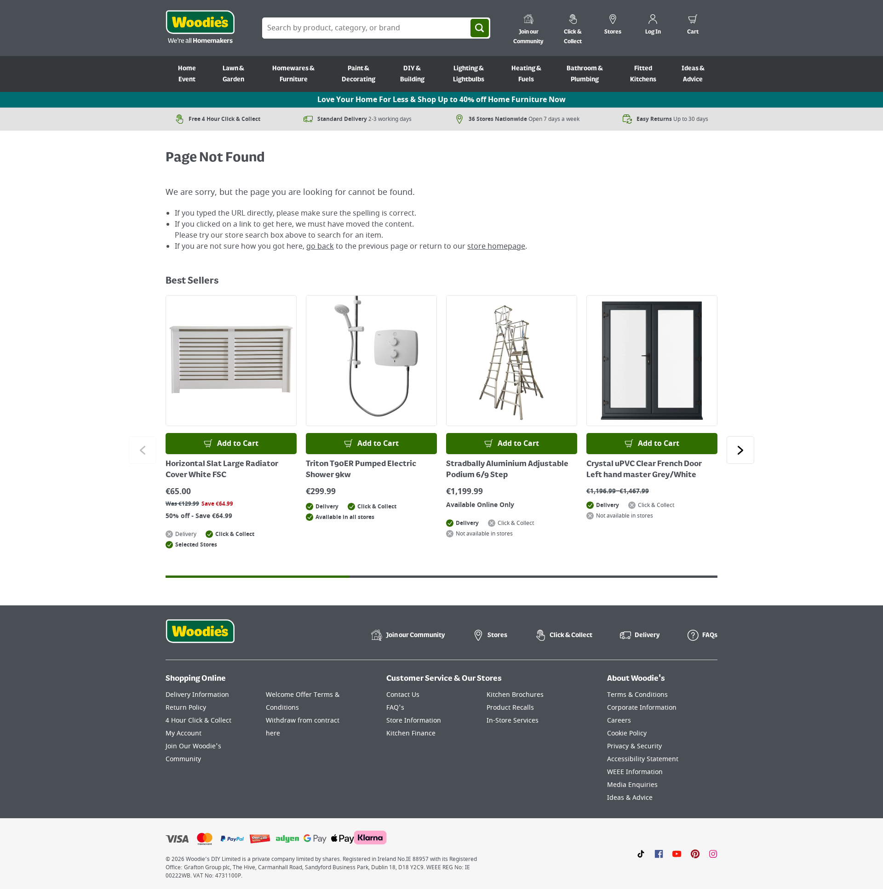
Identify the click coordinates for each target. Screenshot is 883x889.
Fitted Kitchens (643, 74)
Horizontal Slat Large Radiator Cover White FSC (222, 470)
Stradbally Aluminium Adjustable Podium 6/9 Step (507, 470)
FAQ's (395, 707)
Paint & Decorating (358, 74)
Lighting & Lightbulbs (468, 74)
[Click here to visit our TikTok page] (640, 853)
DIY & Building (412, 74)
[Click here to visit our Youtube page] (676, 853)
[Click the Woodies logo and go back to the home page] (200, 28)
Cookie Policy (627, 733)
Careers (619, 720)
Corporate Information (642, 707)
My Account (183, 733)
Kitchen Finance (411, 733)
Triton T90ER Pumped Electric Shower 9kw (361, 470)
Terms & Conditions (637, 695)
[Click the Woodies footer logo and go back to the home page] (200, 637)
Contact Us (402, 695)
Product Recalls (510, 707)
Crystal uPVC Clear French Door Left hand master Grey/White (644, 470)
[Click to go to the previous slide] (142, 450)
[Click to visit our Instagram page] (713, 853)
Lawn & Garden (233, 74)
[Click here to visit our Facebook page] (658, 853)
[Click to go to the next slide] (740, 450)
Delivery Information (197, 695)
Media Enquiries (632, 785)
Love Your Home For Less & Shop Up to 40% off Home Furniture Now (441, 99)
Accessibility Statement (642, 759)
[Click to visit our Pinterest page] (695, 853)
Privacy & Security (634, 746)
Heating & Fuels (526, 74)
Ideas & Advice (693, 74)
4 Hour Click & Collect (198, 720)
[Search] (479, 28)
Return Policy (186, 707)
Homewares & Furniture (293, 74)
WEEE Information (635, 772)
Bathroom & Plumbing (585, 74)
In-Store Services (513, 720)
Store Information (413, 720)
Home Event (187, 74)
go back (320, 246)
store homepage (496, 246)
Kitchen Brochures (515, 695)
